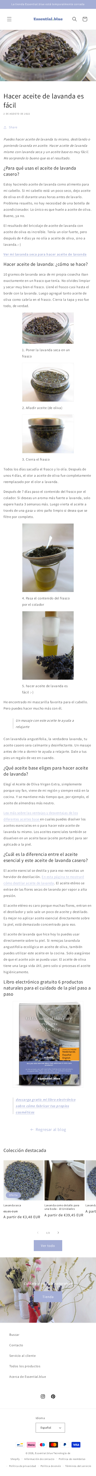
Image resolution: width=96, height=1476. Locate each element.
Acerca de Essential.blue (27, 1377)
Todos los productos (24, 1366)
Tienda (48, 1296)
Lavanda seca (12, 1205)
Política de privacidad (22, 1466)
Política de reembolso (72, 1459)
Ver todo (48, 1245)
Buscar (14, 1335)
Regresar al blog (51, 1129)
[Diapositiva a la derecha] (58, 1233)
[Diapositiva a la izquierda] (38, 1233)
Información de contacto (39, 1459)
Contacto (16, 1345)
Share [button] (13, 127)
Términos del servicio (78, 1466)
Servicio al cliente (22, 1356)
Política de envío (51, 1466)
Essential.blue (44, 1453)
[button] (9, 19)
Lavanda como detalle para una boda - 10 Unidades (62, 1207)
